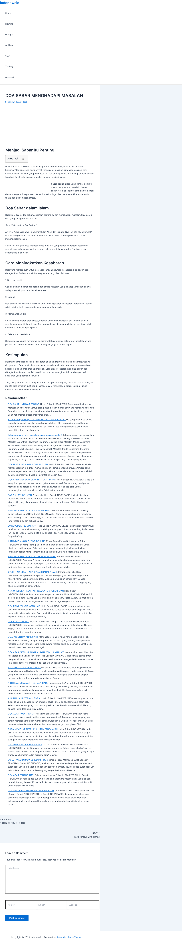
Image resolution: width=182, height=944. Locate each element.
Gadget (9, 34)
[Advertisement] (50, 122)
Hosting (9, 23)
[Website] (83, 905)
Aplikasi (9, 45)
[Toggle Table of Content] (22, 159)
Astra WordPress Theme (69, 937)
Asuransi (9, 77)
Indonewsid (9, 3)
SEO (7, 55)
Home (8, 13)
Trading (9, 66)
